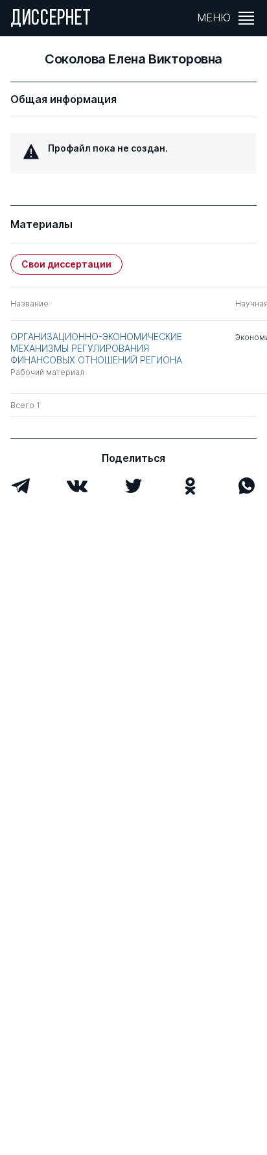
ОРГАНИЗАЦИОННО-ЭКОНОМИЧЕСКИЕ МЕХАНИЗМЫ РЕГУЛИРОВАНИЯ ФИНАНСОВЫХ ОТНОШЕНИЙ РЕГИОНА (96, 348)
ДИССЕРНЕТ (50, 19)
